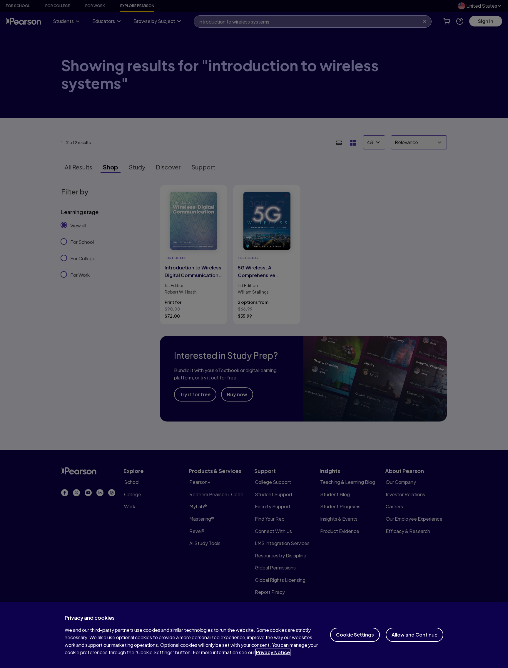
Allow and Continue (414, 635)
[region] (254, 635)
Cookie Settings (355, 635)
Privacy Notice (273, 652)
